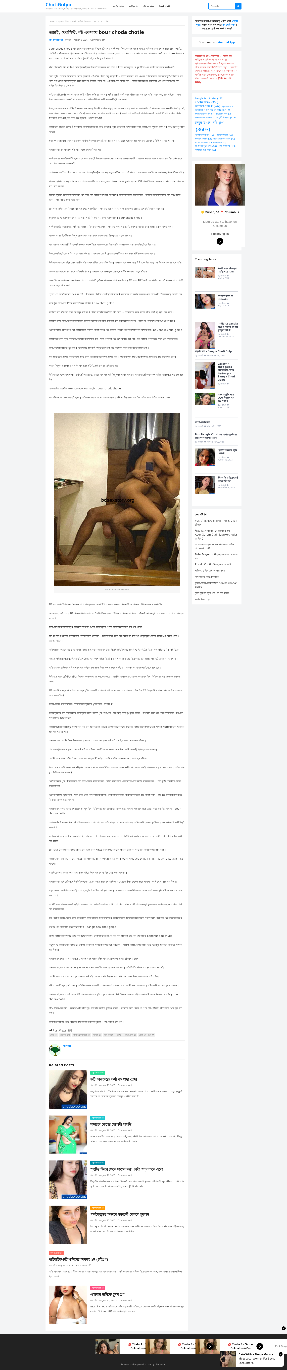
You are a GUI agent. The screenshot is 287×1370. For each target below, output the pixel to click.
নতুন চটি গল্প (97, 1034)
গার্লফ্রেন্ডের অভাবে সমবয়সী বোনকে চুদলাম (119, 1214)
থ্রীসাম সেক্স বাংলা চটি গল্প (81, 1034)
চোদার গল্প (53, 1034)
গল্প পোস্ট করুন (229, 24)
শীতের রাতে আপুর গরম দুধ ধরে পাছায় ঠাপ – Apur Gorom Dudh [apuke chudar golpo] (216, 534)
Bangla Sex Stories (209, 98)
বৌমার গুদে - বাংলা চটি (146, 1034)
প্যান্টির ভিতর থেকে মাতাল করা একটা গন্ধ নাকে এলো (126, 1169)
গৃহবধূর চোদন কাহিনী (223, 114)
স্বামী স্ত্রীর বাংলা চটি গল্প (205, 149)
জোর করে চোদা (65, 1034)
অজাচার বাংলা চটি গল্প (207, 106)
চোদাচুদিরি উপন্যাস (225, 117)
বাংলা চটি (68, 39)
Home (51, 21)
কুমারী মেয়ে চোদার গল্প (204, 113)
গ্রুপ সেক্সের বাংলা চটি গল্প (204, 117)
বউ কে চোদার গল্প (130, 1034)
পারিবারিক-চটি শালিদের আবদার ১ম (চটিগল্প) (78, 1259)
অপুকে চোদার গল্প (228, 106)
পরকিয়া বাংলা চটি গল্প (205, 134)
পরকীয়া (119, 1034)
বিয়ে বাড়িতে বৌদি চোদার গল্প (207, 577)
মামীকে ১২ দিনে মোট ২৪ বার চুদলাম (210, 570)
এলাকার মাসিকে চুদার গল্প (107, 1294)
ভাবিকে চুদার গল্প (219, 142)
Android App (226, 42)
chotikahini (206, 102)
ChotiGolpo (58, 4)
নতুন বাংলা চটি (108, 1034)
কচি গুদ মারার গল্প (220, 110)
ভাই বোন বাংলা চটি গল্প (203, 142)
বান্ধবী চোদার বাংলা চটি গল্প (224, 138)
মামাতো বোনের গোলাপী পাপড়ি (110, 1124)
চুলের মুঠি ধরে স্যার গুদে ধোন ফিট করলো (212, 593)
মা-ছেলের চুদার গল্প (206, 146)
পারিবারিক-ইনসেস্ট (225, 134)
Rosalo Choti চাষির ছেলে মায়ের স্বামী (213, 564)
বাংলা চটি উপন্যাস (203, 138)
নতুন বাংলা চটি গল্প (63, 21)
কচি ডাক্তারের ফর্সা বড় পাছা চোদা (113, 1079)
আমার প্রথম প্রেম (202, 599)
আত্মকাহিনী (202, 110)
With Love (146, 1364)
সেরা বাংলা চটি (227, 145)
